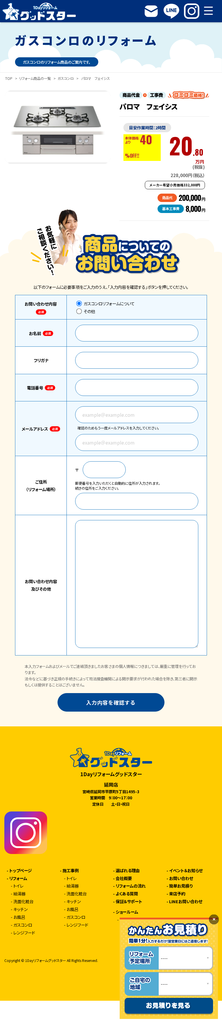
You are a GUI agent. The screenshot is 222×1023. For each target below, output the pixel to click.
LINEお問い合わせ (185, 901)
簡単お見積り (181, 885)
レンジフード (24, 932)
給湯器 (19, 893)
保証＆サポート (129, 901)
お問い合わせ (181, 878)
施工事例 (70, 870)
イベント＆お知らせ (186, 870)
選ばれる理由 (128, 870)
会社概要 (124, 878)
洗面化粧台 (23, 901)
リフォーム (18, 878)
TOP (8, 78)
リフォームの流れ (131, 885)
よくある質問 (127, 893)
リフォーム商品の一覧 (35, 78)
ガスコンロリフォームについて (109, 303)
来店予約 (177, 893)
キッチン (20, 909)
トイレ (18, 885)
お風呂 (19, 917)
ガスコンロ (66, 78)
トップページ (20, 870)
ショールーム (127, 911)
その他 (89, 311)
